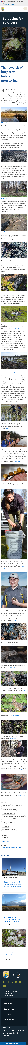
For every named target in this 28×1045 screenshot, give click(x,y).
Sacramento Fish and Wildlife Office (11, 848)
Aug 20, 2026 (7, 959)
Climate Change (5, 841)
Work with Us (9, 1019)
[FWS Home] (2, 9)
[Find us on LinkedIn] (17, 982)
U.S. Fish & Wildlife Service (12, 9)
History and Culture (11, 877)
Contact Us (9, 1009)
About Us (8, 1003)
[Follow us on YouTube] (5, 986)
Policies (7, 1014)
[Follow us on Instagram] (8, 982)
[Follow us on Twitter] (13, 982)
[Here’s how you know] (14, 3)
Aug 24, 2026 (7, 889)
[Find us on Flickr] (20, 982)
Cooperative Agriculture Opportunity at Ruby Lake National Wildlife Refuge (12, 919)
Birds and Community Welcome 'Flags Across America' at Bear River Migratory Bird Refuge (13, 884)
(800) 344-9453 (8, 993)
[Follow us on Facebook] (5, 982)
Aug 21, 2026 (7, 924)
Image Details (4, 122)
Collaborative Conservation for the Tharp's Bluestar (13, 954)
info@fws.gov (9, 995)
